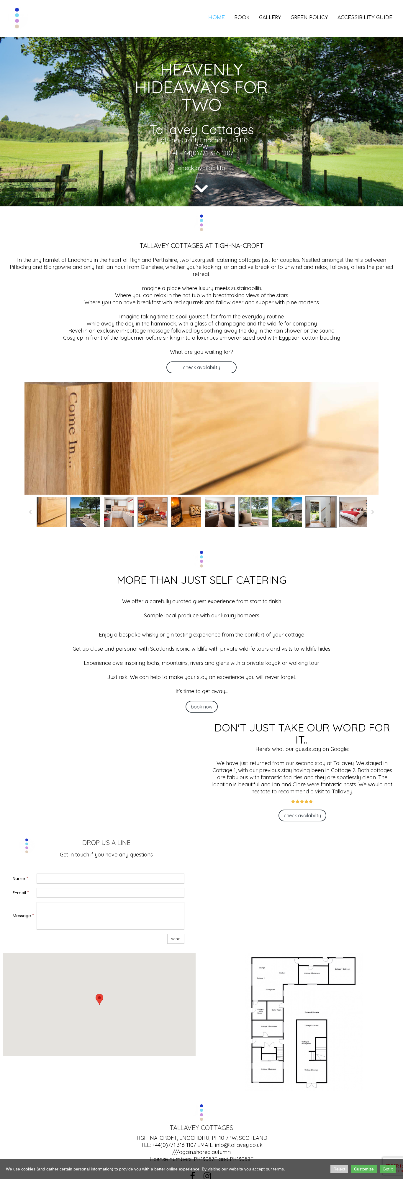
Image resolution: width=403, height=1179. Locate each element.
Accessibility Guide (365, 17)
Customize (364, 1169)
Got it (388, 1169)
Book (242, 17)
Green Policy (309, 17)
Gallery (270, 17)
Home (216, 17)
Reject (339, 1169)
